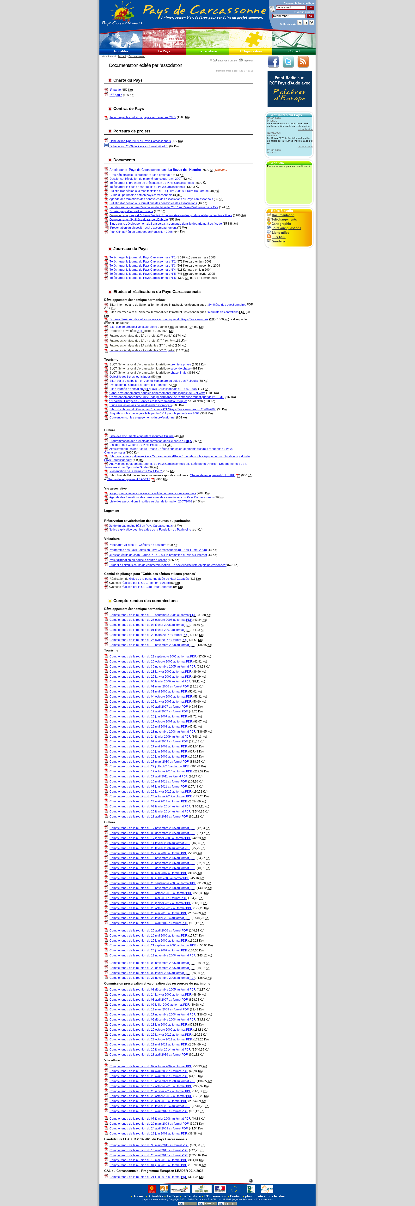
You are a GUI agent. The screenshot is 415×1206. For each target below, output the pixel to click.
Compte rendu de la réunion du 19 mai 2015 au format (148, 1160)
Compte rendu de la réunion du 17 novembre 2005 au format (152, 828)
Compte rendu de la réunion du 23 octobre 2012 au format (151, 796)
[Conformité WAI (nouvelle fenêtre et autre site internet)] (227, 1204)
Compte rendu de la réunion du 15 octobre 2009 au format (151, 1029)
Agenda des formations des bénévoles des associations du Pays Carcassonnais (161, 497)
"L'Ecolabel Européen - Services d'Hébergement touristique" (148, 401)
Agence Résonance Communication (253, 1199)
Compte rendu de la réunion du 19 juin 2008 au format (148, 1133)
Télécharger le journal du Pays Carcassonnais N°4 (143, 269)
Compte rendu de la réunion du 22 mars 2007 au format (149, 634)
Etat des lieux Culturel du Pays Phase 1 (135, 444)
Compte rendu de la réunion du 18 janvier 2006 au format (150, 671)
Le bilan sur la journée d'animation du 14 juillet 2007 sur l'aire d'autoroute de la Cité (164, 207)
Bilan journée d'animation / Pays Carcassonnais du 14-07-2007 (153, 389)
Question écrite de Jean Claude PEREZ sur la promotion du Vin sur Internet (158, 555)
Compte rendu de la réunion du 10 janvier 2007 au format (150, 701)
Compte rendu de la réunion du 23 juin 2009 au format (148, 1024)
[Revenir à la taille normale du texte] (299, 24)
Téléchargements (284, 219)
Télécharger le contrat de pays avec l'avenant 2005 (143, 117)
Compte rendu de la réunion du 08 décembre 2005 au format (152, 989)
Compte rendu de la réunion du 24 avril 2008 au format (149, 1128)
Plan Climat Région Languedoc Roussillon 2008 (141, 231)
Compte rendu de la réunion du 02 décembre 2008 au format (152, 1019)
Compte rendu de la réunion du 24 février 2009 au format (150, 736)
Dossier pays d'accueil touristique (131, 211)
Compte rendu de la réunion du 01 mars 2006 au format (149, 686)
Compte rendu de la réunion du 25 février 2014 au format (150, 811)
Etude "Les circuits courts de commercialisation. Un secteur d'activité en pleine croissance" (167, 565)
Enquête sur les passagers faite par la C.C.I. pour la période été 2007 (155, 413)
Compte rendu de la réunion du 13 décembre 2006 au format (152, 868)
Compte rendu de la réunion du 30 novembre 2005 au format (152, 666)
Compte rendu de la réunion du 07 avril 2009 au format (149, 741)
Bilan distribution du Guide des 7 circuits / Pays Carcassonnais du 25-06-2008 (163, 409)
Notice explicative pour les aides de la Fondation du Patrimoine (150, 529)
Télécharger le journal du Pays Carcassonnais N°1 (143, 257)
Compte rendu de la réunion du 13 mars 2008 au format (149, 1009)
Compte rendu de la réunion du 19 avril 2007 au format (149, 711)
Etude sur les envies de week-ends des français (141, 405)
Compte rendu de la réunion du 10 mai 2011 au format (148, 781)
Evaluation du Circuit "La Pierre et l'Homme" (138, 384)
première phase (150, 364)
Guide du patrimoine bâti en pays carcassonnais (141, 194)
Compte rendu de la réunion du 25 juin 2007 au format (148, 950)
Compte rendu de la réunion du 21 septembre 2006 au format (153, 945)
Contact (294, 51)
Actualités (121, 51)
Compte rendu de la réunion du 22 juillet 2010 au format (149, 766)
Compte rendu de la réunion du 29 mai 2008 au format (148, 726)
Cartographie (281, 224)
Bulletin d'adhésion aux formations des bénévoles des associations (153, 203)
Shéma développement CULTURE (212, 475)
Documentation (136, 56)
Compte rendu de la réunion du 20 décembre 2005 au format (152, 968)
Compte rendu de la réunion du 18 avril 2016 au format (149, 816)
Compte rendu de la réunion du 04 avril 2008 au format (149, 1071)
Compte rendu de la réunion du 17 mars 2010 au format (149, 761)
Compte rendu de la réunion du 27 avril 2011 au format (148, 776)
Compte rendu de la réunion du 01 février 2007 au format (150, 629)
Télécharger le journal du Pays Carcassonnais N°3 (143, 265)
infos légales (275, 1196)
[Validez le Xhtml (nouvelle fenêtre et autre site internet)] (207, 1204)
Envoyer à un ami (227, 60)
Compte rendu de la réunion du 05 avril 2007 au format (149, 706)
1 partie (115, 89)
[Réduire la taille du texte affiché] (305, 24)
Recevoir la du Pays (299, 3)
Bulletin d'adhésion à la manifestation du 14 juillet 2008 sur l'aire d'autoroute (159, 190)
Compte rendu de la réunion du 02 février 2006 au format (150, 973)
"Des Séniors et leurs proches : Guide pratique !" (141, 174)
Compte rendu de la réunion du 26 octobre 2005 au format (151, 619)
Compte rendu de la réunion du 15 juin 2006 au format (148, 940)
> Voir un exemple (304, 12)
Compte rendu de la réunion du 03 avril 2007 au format (149, 999)
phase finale (148, 372)
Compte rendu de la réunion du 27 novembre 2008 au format (152, 977)
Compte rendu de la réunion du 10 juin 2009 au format (148, 751)
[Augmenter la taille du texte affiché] (311, 24)
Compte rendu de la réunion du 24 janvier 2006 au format (150, 994)
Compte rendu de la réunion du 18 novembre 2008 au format (152, 645)
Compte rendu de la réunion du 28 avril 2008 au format (149, 1076)
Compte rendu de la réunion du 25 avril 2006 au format (149, 930)
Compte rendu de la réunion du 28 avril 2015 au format (149, 1155)
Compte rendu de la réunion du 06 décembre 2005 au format (152, 833)
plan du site (254, 1196)
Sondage (278, 241)
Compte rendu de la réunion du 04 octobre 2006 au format (151, 696)
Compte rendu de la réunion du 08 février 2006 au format (150, 624)
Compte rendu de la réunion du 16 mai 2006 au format (148, 935)
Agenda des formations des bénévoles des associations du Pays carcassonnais (161, 198)
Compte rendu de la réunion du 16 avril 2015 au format (149, 1150)
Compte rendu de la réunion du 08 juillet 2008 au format (149, 878)
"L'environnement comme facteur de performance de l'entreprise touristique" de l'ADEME (166, 397)
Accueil (122, 56)
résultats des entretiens (223, 311)
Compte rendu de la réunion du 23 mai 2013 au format (148, 801)
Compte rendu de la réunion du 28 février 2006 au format (150, 848)
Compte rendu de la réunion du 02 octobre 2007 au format (151, 1066)
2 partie (116, 95)
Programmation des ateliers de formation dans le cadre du (151, 441)
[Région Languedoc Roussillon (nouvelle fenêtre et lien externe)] (149, 1193)
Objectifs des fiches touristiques (130, 376)
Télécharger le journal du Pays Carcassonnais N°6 (143, 277)
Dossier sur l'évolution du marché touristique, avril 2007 (146, 178)
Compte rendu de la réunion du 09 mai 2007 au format (148, 873)
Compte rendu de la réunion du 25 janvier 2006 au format (150, 676)
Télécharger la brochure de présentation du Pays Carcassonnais (152, 182)
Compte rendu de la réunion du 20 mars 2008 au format (149, 1123)
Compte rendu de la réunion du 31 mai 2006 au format (148, 691)
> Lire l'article (305, 129)
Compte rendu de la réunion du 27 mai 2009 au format (148, 746)
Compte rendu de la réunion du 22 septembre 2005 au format (153, 656)
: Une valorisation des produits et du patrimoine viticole (196, 215)
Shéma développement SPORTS (128, 479)
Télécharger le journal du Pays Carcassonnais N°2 (143, 261)
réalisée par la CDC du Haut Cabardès (140, 586)
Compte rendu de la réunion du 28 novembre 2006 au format (152, 863)
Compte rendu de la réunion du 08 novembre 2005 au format (152, 962)
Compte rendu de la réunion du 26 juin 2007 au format (148, 716)
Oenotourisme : (120, 219)
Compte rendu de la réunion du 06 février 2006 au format (150, 681)
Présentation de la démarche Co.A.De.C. (136, 471)
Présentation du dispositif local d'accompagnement (143, 227)
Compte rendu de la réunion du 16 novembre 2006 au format (152, 858)
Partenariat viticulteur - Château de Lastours (137, 544)
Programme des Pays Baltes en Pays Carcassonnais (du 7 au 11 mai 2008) (158, 550)
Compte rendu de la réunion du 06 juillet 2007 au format (149, 1004)
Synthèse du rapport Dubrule (149, 219)
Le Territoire (208, 51)
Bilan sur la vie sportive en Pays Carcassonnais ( (141, 456)
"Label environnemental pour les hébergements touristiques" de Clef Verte (157, 393)
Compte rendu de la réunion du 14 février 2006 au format (150, 843)
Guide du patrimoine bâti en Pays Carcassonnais (141, 525)
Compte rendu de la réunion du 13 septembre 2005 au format (153, 615)
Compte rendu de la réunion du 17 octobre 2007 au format (151, 721)
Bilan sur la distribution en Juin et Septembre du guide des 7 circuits (154, 380)
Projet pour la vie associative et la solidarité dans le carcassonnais (153, 493)
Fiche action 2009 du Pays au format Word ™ (138, 146)
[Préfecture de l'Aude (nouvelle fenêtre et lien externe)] (220, 1193)
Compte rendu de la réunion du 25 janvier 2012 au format (150, 791)
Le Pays (164, 51)
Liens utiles (280, 232)
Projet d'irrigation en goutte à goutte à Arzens (138, 560)
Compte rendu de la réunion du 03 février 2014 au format (150, 806)
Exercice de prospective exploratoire (133, 326)
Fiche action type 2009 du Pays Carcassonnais (140, 141)
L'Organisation (251, 51)
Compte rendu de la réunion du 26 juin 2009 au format (148, 756)
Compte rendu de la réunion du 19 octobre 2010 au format (151, 771)
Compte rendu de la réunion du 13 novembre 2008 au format (152, 888)
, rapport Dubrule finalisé (135, 215)
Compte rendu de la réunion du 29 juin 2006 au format (148, 853)
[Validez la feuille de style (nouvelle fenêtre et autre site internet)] (187, 1204)
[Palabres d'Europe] (288, 110)
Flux (279, 237)
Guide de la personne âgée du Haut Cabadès (159, 578)
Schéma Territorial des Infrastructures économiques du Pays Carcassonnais (159, 319)
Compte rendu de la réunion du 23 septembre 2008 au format (153, 883)
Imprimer (248, 60)
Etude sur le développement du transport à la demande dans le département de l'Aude (166, 223)
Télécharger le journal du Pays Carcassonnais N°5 (143, 273)
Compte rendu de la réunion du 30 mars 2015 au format (149, 1145)
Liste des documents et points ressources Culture (142, 436)
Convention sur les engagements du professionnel (142, 417)
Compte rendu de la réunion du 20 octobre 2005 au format (151, 661)
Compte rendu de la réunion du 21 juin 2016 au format (148, 1177)
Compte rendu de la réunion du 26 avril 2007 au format (149, 640)
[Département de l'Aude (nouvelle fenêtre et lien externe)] (164, 1193)
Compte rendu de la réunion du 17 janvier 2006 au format (150, 838)
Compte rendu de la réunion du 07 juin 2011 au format (148, 786)
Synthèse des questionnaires (227, 304)
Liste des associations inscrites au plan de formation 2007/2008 (151, 501)
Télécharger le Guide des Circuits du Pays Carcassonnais (147, 186)
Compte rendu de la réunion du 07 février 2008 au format (150, 1118)
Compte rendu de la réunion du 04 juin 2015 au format (148, 1165)
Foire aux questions (286, 228)
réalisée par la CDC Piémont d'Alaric (139, 582)
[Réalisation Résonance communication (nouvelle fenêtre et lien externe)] (267, 1193)
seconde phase (150, 368)
